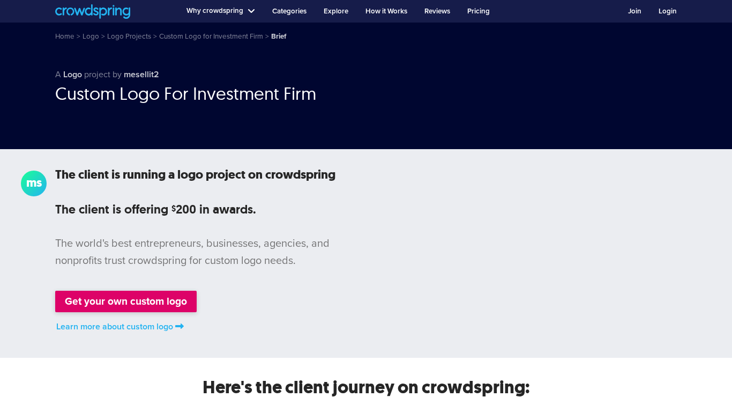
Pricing (478, 11)
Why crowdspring (214, 10)
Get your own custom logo (126, 301)
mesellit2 (141, 74)
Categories (289, 11)
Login (668, 11)
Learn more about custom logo (114, 326)
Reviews (437, 11)
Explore (336, 11)
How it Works (386, 11)
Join (634, 11)
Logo (72, 74)
